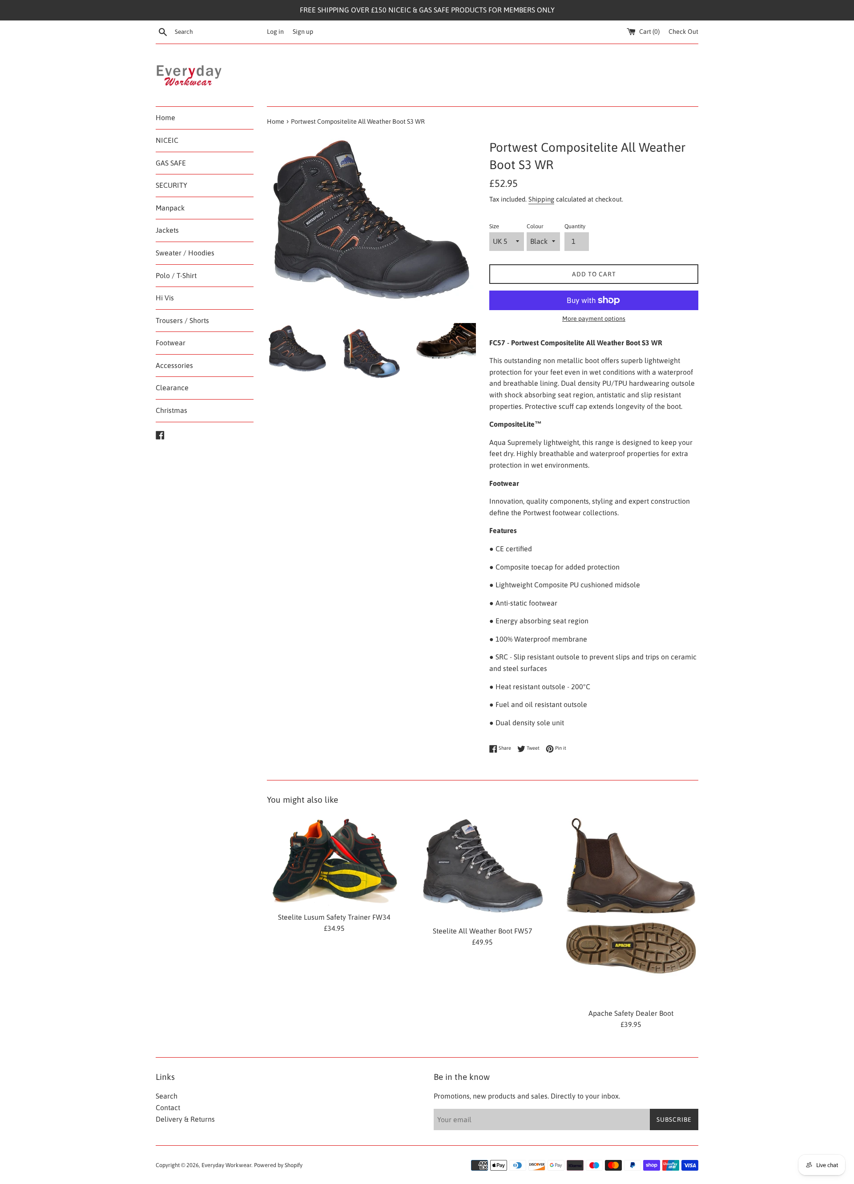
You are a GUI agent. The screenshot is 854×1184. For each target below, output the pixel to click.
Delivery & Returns (185, 1119)
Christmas (171, 410)
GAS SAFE (171, 163)
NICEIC (167, 140)
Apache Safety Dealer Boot (630, 1013)
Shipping (541, 199)
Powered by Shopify (278, 1165)
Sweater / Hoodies (185, 253)
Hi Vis (165, 298)
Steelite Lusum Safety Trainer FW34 (334, 917)
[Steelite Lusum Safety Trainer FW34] (334, 860)
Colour (535, 226)
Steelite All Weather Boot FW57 (482, 931)
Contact (168, 1107)
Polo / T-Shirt (176, 275)
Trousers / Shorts (182, 320)
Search (166, 1096)
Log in (275, 31)
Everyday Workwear (226, 1165)
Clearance (172, 388)
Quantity (574, 226)
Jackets (167, 230)
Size (494, 226)
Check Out (683, 31)
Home (165, 117)
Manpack (170, 208)
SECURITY (171, 185)
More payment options (593, 318)
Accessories (174, 365)
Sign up (303, 31)
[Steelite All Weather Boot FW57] (482, 867)
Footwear (170, 343)
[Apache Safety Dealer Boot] (631, 908)
